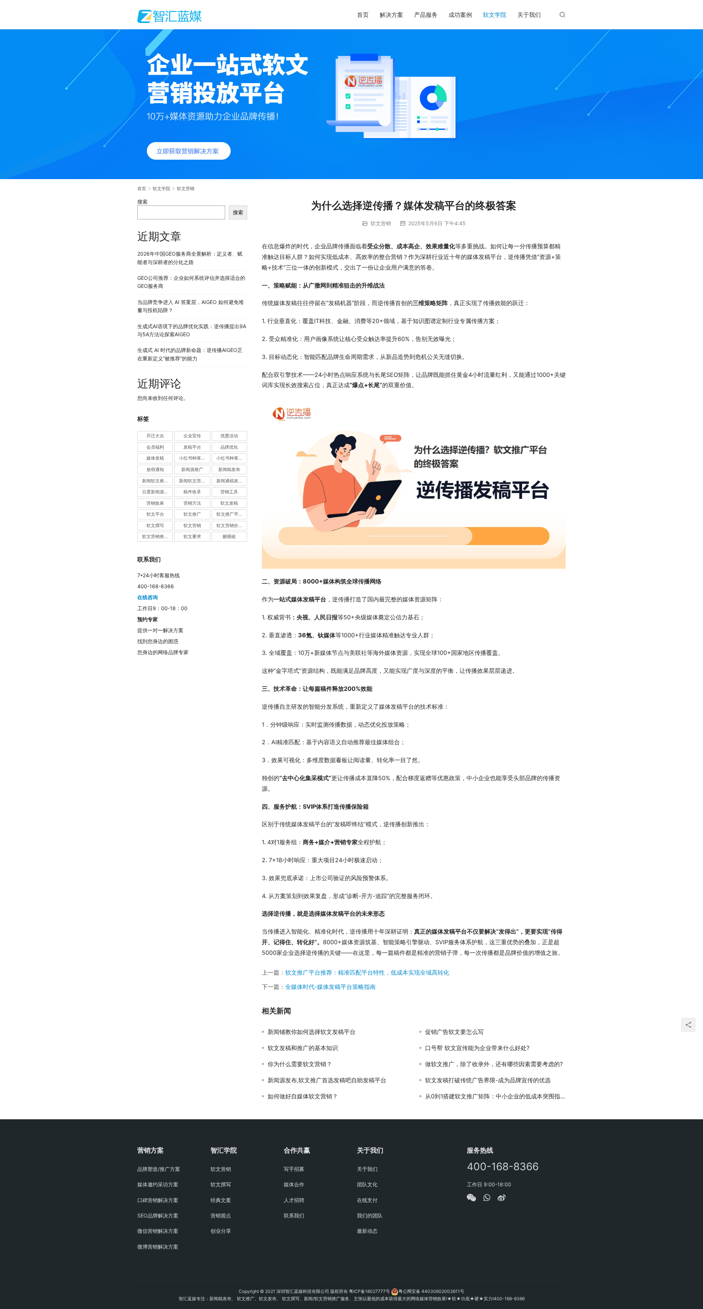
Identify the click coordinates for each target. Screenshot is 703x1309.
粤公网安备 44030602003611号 (431, 1291)
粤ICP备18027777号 (369, 1291)
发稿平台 (192, 447)
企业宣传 (192, 435)
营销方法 (192, 503)
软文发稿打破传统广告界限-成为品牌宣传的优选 (488, 1080)
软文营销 (381, 223)
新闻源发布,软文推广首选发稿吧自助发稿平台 (327, 1080)
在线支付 (367, 1200)
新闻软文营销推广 (194, 480)
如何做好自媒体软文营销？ (303, 1096)
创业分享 (221, 1231)
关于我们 (529, 14)
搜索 (142, 202)
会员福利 (155, 447)
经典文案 (221, 1200)
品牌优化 (229, 447)
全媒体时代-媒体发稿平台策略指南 (330, 986)
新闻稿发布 (229, 469)
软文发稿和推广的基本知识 (303, 1048)
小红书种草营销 (231, 458)
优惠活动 (229, 435)
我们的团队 (370, 1215)
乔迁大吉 (155, 435)
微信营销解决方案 (157, 1231)
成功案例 (460, 14)
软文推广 (192, 514)
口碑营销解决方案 (157, 1200)
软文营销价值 (229, 525)
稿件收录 (192, 491)
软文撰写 (155, 525)
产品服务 (426, 14)
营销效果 (155, 503)
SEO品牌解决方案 (157, 1215)
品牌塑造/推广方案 (158, 1169)
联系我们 (294, 1215)
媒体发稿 (155, 458)
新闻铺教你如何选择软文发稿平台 (312, 1031)
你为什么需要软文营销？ (300, 1064)
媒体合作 (294, 1184)
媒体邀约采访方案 (157, 1184)
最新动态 (367, 1231)
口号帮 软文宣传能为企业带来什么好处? (477, 1048)
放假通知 (155, 469)
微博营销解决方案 (157, 1246)
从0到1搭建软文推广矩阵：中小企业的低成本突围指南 (495, 1096)
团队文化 (367, 1184)
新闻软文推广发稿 (157, 480)
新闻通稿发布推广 (231, 480)
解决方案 (391, 14)
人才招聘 (294, 1200)
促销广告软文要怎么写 (454, 1031)
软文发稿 (229, 503)
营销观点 (221, 1215)
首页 (363, 14)
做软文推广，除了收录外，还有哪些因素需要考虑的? (494, 1064)
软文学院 (494, 14)
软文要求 (192, 536)
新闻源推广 (192, 469)
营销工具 (229, 491)
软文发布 (267, 1298)
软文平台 (155, 514)
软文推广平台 (229, 514)
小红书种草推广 (194, 458)
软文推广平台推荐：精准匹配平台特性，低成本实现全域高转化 (367, 972)
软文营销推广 (155, 536)
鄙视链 (229, 536)
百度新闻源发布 (157, 491)
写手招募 (294, 1169)
